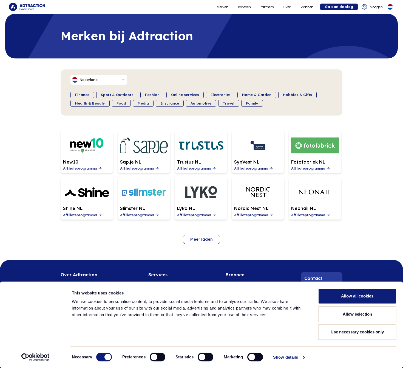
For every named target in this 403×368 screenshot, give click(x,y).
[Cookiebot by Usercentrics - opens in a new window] (35, 357)
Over (287, 7)
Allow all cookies (357, 296)
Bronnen (306, 7)
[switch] (157, 357)
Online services (185, 94)
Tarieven (244, 7)
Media (143, 103)
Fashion (152, 94)
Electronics (221, 94)
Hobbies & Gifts (297, 94)
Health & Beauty (90, 103)
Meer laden (201, 239)
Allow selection (357, 314)
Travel (228, 103)
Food (121, 103)
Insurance (169, 103)
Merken (222, 7)
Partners (267, 7)
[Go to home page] (27, 7)
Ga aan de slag (339, 6)
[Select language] (390, 7)
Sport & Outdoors (117, 94)
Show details (285, 357)
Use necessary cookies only (357, 332)
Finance (82, 94)
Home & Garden (256, 94)
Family (252, 103)
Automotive (201, 103)
